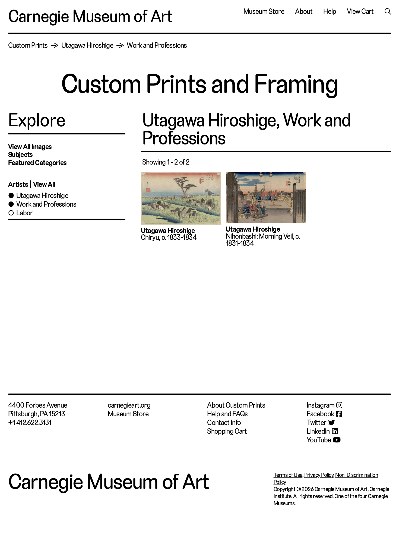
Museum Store (263, 11)
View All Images (30, 146)
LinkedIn (318, 431)
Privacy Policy (319, 475)
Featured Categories (37, 163)
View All (44, 184)
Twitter (317, 422)
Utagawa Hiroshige (87, 45)
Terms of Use (288, 475)
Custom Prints (28, 45)
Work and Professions (157, 45)
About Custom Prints (236, 405)
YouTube (319, 440)
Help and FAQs (227, 414)
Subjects (20, 154)
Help (329, 11)
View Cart (360, 11)
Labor (24, 213)
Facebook (320, 414)
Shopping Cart (227, 431)
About (303, 11)
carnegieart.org (129, 405)
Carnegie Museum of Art (90, 16)
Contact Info (224, 422)
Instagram (320, 405)
